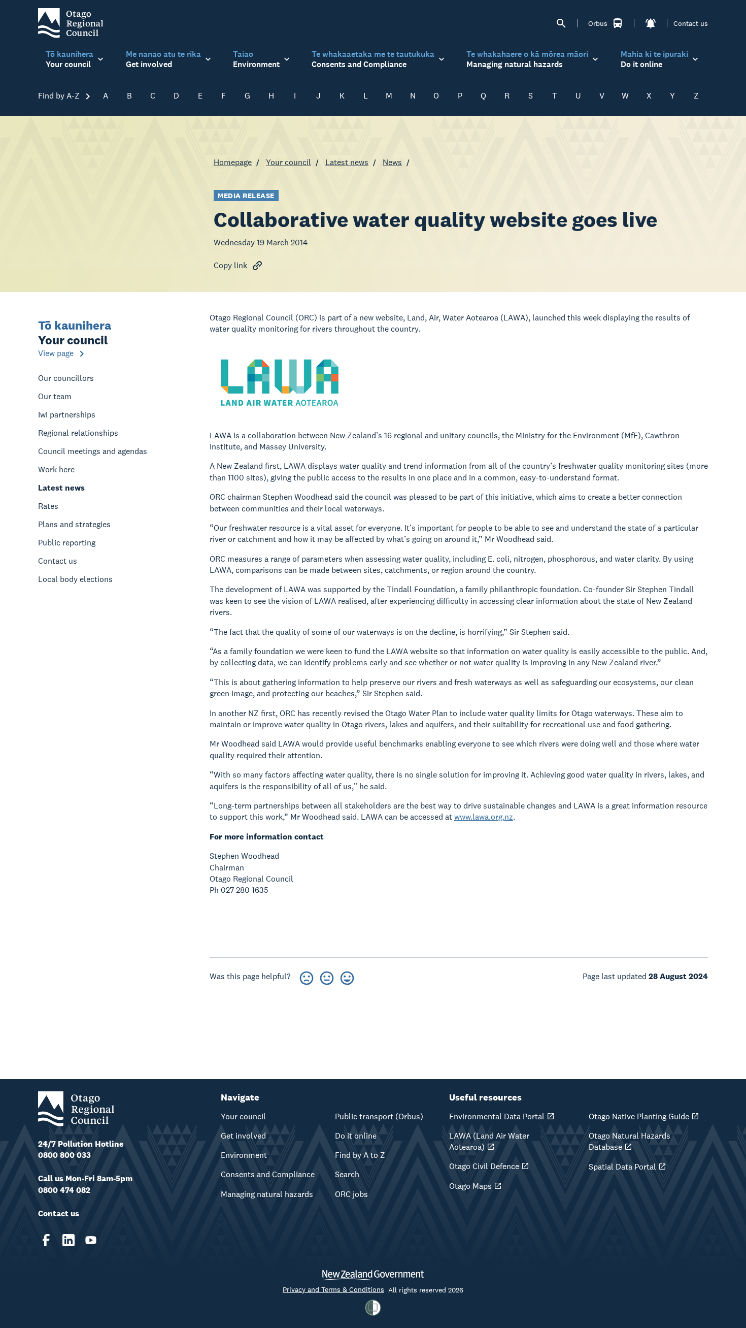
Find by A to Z (360, 1155)
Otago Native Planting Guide (639, 1116)
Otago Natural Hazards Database (629, 1141)
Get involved (243, 1135)
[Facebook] (46, 1240)
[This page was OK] (327, 976)
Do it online (356, 1135)
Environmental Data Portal (497, 1116)
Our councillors (66, 378)
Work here (56, 469)
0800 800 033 (64, 1155)
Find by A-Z (60, 95)
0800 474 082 (64, 1190)
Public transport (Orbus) (379, 1116)
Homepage (233, 162)
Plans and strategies (74, 524)
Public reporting (66, 542)
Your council (288, 162)
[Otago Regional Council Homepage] (70, 22)
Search (347, 1174)
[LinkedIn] (68, 1240)
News (392, 162)
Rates (48, 506)
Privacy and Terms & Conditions (333, 1289)
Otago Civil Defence (484, 1166)
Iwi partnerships (66, 414)
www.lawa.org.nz (483, 817)
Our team (55, 396)
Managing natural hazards (267, 1194)
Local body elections (75, 579)
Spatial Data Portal (622, 1166)
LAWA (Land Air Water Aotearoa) (489, 1141)
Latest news (346, 162)
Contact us (690, 23)
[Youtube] (91, 1240)
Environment (244, 1155)
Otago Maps (470, 1186)
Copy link (230, 265)
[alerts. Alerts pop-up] (650, 23)
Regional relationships (78, 433)
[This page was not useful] (306, 976)
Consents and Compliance (268, 1174)
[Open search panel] (561, 23)
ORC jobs (351, 1194)
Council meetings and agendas (92, 451)
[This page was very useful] (347, 976)
